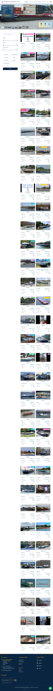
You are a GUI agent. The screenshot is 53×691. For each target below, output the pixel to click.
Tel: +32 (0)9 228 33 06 (7, 666)
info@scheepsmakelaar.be (7, 670)
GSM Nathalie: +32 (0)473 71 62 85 (8, 668)
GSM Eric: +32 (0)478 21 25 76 (8, 667)
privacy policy (9, 682)
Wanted (39, 1)
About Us (43, 1)
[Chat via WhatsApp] (50, 688)
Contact (47, 1)
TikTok (40, 668)
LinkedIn (40, 665)
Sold (30, 1)
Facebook (40, 660)
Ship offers (26, 1)
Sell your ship (34, 1)
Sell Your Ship (21, 671)
